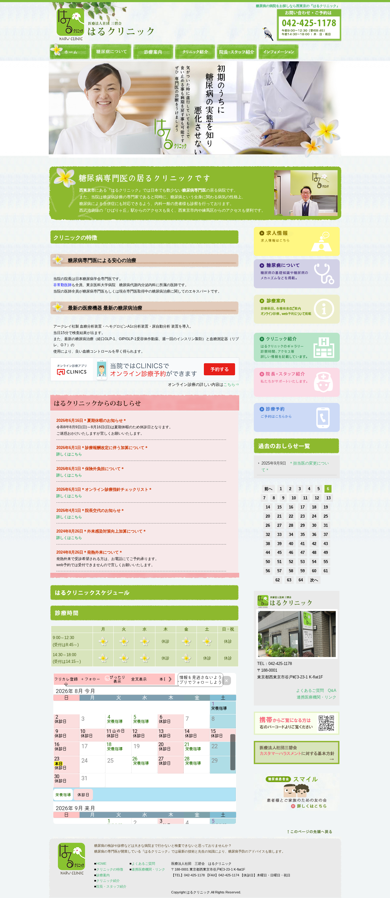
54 (314, 561)
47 (302, 552)
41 (302, 543)
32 (268, 534)
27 (279, 525)
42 (314, 543)
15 (279, 507)
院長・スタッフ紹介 (237, 51)
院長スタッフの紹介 (297, 382)
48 (314, 552)
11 (305, 498)
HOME (70, 51)
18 (314, 507)
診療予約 (297, 417)
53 (302, 561)
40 (291, 543)
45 (279, 552)
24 (314, 516)
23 (302, 516)
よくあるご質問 (143, 863)
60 (314, 571)
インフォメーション (279, 51)
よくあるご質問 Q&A (316, 690)
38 (268, 543)
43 (326, 543)
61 (326, 571)
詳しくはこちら (69, 538)
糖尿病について (297, 274)
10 (294, 498)
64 (301, 580)
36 (314, 534)
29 (302, 525)
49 (326, 552)
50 (268, 561)
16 (291, 507)
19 (326, 507)
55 (326, 561)
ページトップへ (309, 832)
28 (291, 525)
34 (291, 534)
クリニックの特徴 (112, 51)
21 (279, 516)
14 (268, 507)
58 (291, 571)
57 (279, 571)
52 (291, 561)
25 (326, 516)
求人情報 (297, 241)
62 (277, 580)
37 (326, 534)
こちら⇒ (231, 384)
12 (317, 498)
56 (268, 571)
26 (268, 525)
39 (279, 543)
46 (291, 552)
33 (279, 534)
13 (328, 498)
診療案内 (153, 51)
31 (326, 525)
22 (291, 516)
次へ (314, 580)
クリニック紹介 (195, 51)
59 (302, 571)
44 (268, 552)
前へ (268, 489)
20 (268, 516)
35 (302, 534)
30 (314, 525)
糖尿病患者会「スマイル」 (297, 792)
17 (302, 507)
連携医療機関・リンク (316, 697)
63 (289, 580)
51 (279, 561)
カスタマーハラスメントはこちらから (296, 752)
